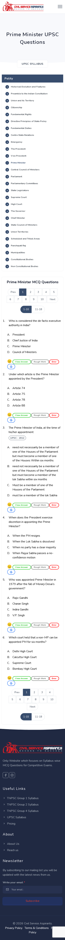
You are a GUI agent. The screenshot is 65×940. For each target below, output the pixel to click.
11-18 (38, 309)
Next (52, 299)
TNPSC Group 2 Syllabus (22, 805)
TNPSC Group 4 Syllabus (22, 811)
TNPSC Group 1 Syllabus (22, 798)
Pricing (10, 824)
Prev (13, 292)
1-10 (26, 309)
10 (42, 299)
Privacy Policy (13, 928)
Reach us (12, 850)
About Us (12, 844)
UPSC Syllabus (16, 817)
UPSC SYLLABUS (32, 64)
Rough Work (40, 361)
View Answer (21, 361)
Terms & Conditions (37, 928)
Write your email (14, 882)
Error (54, 361)
